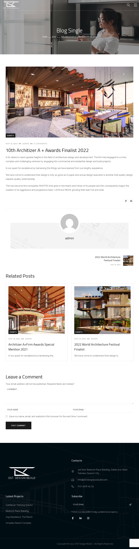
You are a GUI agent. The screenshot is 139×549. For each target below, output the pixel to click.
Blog (54, 36)
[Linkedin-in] (82, 520)
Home (44, 36)
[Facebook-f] (74, 520)
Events (10, 135)
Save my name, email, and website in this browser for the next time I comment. (48, 416)
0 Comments (40, 144)
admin (25, 144)
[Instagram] (90, 520)
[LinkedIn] (131, 201)
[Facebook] (126, 201)
